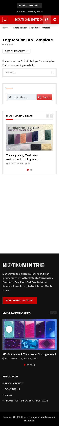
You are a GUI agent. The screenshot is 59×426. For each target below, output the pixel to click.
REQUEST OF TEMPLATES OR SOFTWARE (26, 400)
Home (5, 27)
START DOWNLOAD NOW (19, 300)
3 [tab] (31, 365)
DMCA (8, 395)
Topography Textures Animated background (22, 157)
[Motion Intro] (29, 20)
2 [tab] (31, 170)
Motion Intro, (39, 417)
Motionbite (29, 420)
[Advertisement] (29, 214)
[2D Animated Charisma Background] (29, 334)
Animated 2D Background (30, 11)
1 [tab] (28, 170)
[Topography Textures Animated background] (29, 137)
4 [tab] (34, 365)
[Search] (55, 19)
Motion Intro (16, 163)
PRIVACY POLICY (14, 383)
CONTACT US (12, 389)
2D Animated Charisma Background (29, 354)
